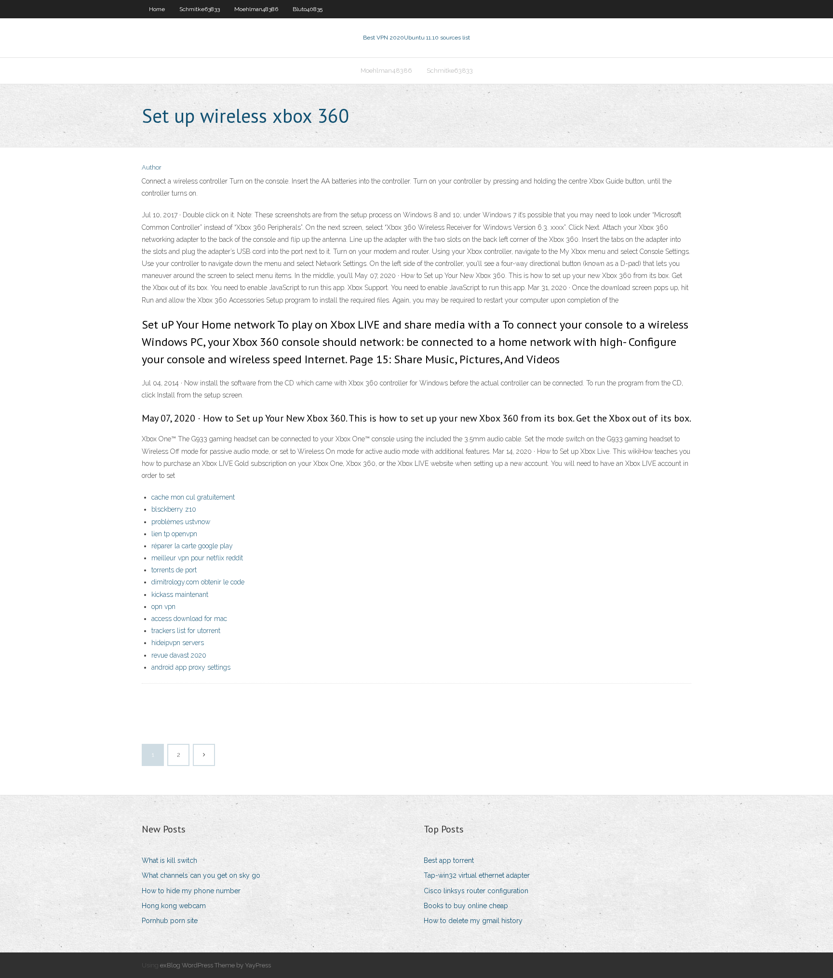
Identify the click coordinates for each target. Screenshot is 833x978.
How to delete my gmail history (473, 921)
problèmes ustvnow (180, 522)
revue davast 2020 (178, 655)
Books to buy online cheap (466, 906)
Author (151, 167)
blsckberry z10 (173, 509)
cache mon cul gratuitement (193, 497)
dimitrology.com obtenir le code (197, 582)
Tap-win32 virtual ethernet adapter (477, 875)
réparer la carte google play (192, 546)
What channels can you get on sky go (201, 875)
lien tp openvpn (174, 534)
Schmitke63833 (199, 9)
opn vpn (163, 606)
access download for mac (189, 618)
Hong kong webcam (174, 906)
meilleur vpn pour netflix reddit (197, 558)
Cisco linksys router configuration (476, 891)
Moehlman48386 (256, 9)
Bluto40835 (307, 9)
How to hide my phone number (191, 891)
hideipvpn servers (177, 643)
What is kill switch (169, 860)
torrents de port (174, 570)
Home (157, 9)
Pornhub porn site (170, 921)
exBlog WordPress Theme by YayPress (215, 965)
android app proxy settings (190, 667)
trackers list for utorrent (185, 630)
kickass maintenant (179, 594)
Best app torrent (449, 860)
